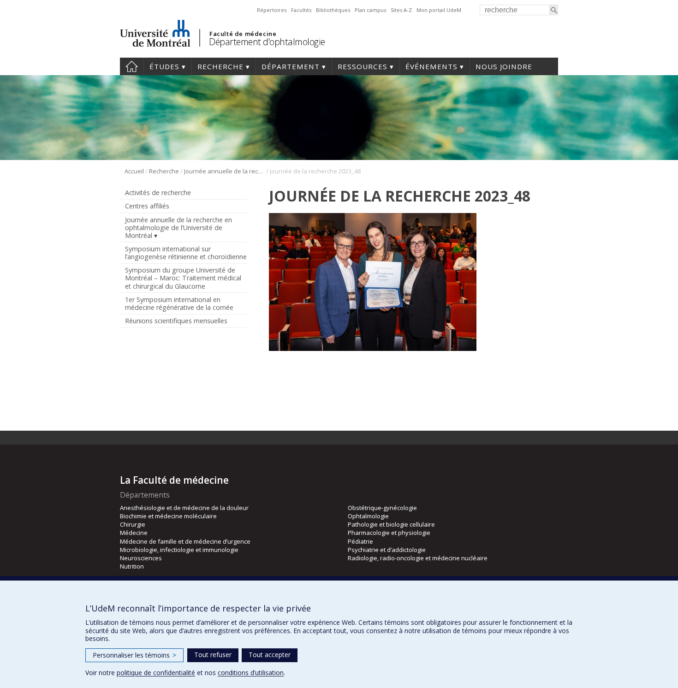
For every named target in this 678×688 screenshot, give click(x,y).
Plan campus (370, 9)
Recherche (220, 66)
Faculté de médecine (242, 34)
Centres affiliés (147, 206)
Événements (431, 66)
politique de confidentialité (156, 672)
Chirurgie (132, 524)
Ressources (362, 66)
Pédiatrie (360, 541)
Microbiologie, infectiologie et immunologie (179, 550)
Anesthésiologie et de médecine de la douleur (184, 508)
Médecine (134, 532)
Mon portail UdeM (438, 9)
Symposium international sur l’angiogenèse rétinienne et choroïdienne (186, 252)
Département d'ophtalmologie (267, 42)
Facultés (301, 9)
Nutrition (132, 566)
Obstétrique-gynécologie (382, 508)
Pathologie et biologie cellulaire (391, 524)
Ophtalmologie (368, 516)
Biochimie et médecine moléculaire (168, 516)
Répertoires (271, 9)
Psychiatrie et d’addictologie (387, 550)
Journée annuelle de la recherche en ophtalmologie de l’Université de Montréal (224, 171)
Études (164, 66)
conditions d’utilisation (251, 672)
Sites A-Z (401, 9)
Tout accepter (270, 654)
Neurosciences (141, 558)
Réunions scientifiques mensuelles (176, 320)
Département (291, 66)
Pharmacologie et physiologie (389, 532)
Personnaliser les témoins (134, 655)
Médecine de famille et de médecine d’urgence (185, 541)
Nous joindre (504, 66)
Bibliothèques (333, 9)
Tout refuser (213, 654)
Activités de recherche (158, 192)
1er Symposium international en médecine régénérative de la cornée (179, 303)
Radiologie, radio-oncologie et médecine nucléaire (418, 558)
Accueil (131, 66)
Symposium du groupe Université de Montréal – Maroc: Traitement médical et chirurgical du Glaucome (183, 278)
